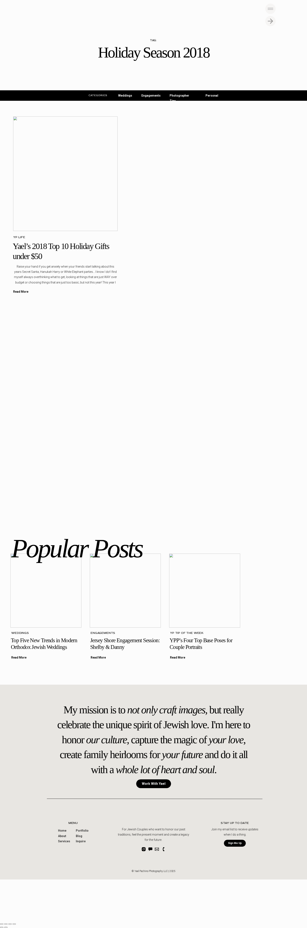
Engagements (103, 633)
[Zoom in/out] (14, 924)
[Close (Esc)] (1, 924)
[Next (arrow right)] (6, 927)
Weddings (20, 633)
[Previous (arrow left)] (1, 927)
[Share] (6, 924)
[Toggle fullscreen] (10, 924)
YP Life (19, 237)
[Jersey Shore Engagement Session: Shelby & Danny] (125, 591)
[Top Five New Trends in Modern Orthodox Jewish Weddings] (45, 591)
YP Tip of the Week (187, 633)
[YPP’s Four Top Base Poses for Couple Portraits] (204, 591)
